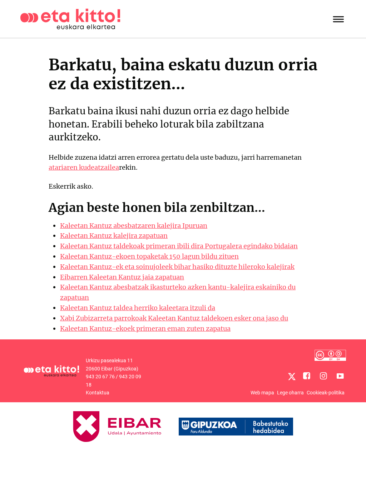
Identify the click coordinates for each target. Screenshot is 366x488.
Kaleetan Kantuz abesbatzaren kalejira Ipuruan (133, 225)
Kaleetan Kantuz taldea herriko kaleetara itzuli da (137, 308)
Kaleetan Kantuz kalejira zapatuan (114, 235)
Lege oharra (290, 392)
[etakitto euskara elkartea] (70, 18)
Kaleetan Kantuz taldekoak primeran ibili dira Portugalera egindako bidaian (179, 246)
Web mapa (262, 392)
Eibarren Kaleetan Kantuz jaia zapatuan (122, 277)
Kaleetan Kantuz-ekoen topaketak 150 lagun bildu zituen (149, 256)
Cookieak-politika (326, 392)
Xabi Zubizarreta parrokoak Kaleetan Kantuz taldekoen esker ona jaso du (174, 318)
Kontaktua (97, 392)
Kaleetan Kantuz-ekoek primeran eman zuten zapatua (145, 328)
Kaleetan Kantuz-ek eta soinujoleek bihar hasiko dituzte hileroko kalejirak (177, 267)
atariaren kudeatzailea (84, 167)
